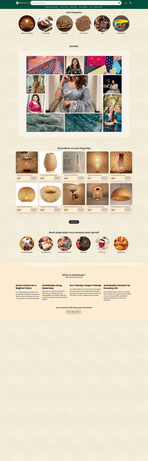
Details (34, 178)
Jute (90, 7)
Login (125, 3)
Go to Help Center (73, 312)
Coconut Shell (64, 7)
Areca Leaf (73, 7)
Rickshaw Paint (98, 7)
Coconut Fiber (83, 7)
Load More (74, 222)
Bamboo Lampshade (51, 7)
